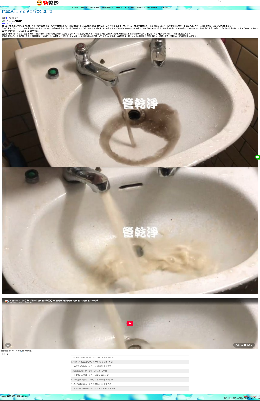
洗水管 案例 (94, 7)
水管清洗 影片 (106, 7)
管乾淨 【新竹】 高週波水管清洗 (16, 396)
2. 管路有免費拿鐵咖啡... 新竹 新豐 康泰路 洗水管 (92, 362)
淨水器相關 (129, 7)
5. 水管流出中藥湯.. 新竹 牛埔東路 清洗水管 (90, 375)
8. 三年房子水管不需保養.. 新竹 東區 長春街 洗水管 (93, 389)
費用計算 (75, 7)
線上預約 (84, 7)
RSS (259, 398)
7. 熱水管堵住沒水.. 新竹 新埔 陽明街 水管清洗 (91, 384)
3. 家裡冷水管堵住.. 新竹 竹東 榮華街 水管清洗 (91, 366)
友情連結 (253, 398)
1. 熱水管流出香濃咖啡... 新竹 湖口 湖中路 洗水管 (92, 357)
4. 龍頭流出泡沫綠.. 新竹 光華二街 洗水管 (89, 371)
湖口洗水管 (16, 351)
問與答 (118, 7)
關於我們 (140, 7)
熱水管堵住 (27, 351)
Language (163, 7)
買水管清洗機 (152, 7)
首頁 (4, 18)
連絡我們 (246, 398)
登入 (219, 1)
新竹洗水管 (6, 351)
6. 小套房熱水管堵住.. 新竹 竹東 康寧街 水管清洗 (92, 380)
